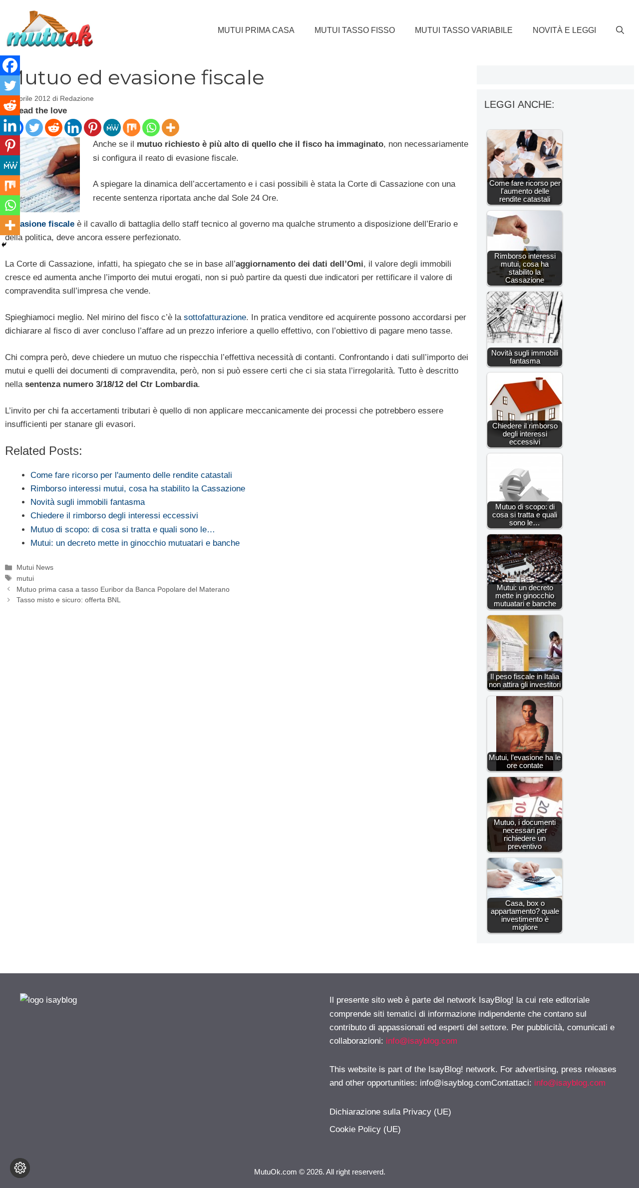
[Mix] (131, 127)
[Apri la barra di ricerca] (620, 30)
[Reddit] (53, 127)
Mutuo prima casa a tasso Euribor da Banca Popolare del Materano (123, 589)
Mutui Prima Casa (256, 30)
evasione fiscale (42, 224)
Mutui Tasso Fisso (355, 30)
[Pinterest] (92, 127)
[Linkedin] (73, 127)
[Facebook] (10, 65)
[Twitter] (34, 127)
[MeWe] (112, 127)
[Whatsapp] (151, 127)
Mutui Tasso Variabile (464, 30)
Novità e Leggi (564, 30)
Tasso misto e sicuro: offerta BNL (68, 600)
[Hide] (4, 245)
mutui (25, 578)
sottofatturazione (215, 317)
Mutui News (34, 567)
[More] (170, 127)
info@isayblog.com (421, 1041)
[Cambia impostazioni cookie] (20, 1168)
